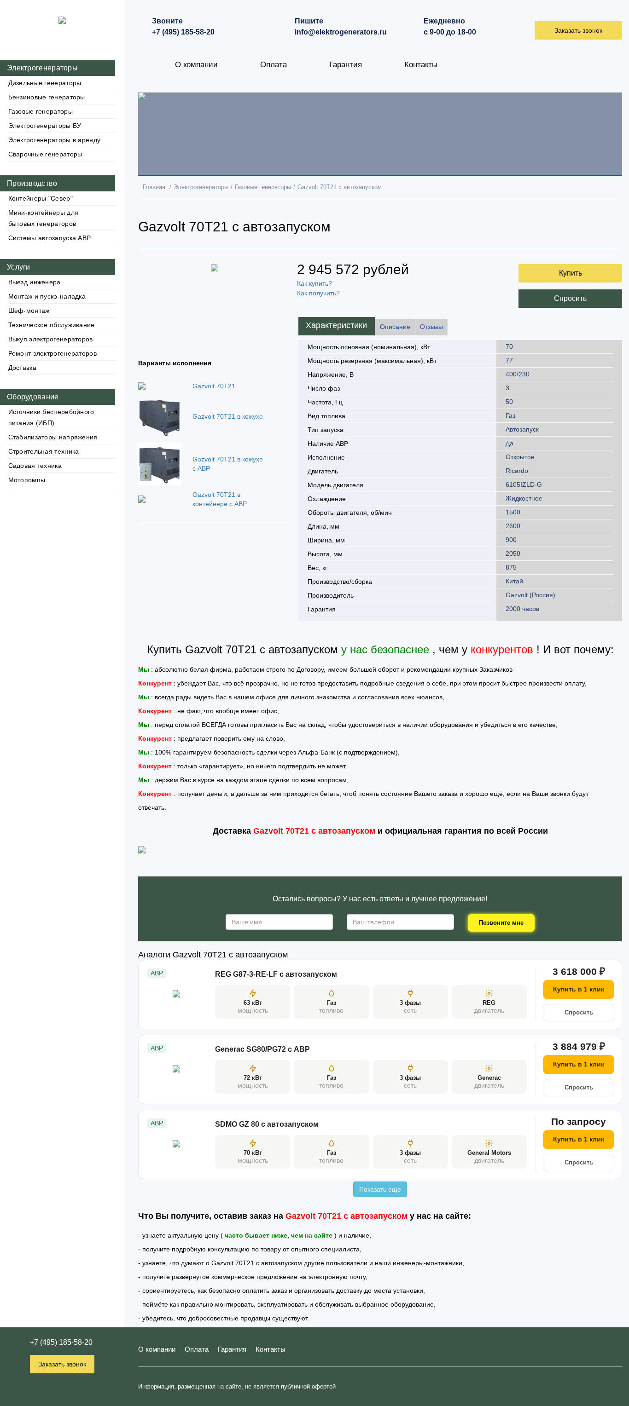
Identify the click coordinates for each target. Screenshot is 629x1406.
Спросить (570, 298)
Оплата (273, 64)
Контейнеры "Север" (40, 198)
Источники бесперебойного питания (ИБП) (51, 417)
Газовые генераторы (40, 111)
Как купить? (314, 283)
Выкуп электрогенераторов (50, 339)
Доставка (22, 367)
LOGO (62, 12)
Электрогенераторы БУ (45, 125)
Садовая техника (35, 465)
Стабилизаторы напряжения (53, 437)
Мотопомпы (27, 480)
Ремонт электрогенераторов (52, 353)
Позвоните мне (501, 922)
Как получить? (318, 293)
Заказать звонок (62, 1364)
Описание (395, 326)
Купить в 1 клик (578, 989)
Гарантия (345, 64)
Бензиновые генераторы (46, 97)
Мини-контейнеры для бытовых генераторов (43, 218)
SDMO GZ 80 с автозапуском (267, 1124)
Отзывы (431, 326)
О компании (196, 64)
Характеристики (336, 325)
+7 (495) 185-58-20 (61, 1342)
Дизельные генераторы (45, 82)
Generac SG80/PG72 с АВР (262, 1049)
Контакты (420, 64)
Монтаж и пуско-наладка (47, 296)
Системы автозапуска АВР (49, 238)
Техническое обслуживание (51, 324)
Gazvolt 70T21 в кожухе (227, 416)
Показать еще (380, 1189)
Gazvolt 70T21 (213, 386)
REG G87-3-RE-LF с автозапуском (276, 974)
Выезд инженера (34, 282)
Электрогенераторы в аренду (54, 140)
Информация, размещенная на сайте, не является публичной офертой (237, 1386)
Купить (570, 273)
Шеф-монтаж (29, 310)
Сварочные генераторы (45, 154)
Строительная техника (43, 451)
